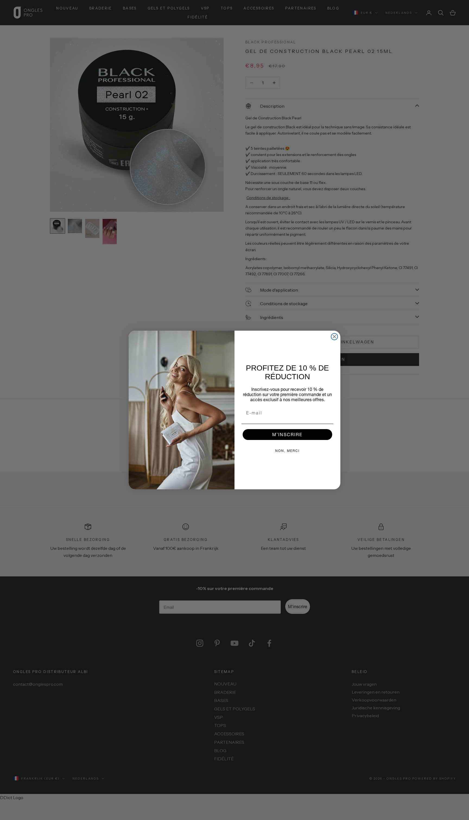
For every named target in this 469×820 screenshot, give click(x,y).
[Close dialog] (334, 336)
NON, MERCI (287, 451)
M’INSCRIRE (287, 434)
